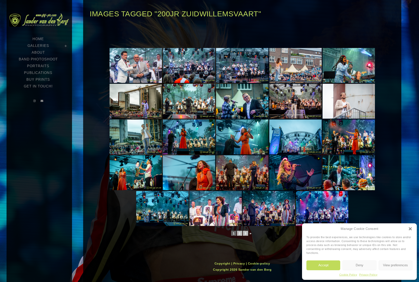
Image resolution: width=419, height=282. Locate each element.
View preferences (395, 265)
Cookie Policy (348, 274)
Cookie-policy (259, 263)
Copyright (223, 263)
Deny (359, 265)
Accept (323, 265)
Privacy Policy (368, 274)
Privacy (239, 263)
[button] (410, 229)
